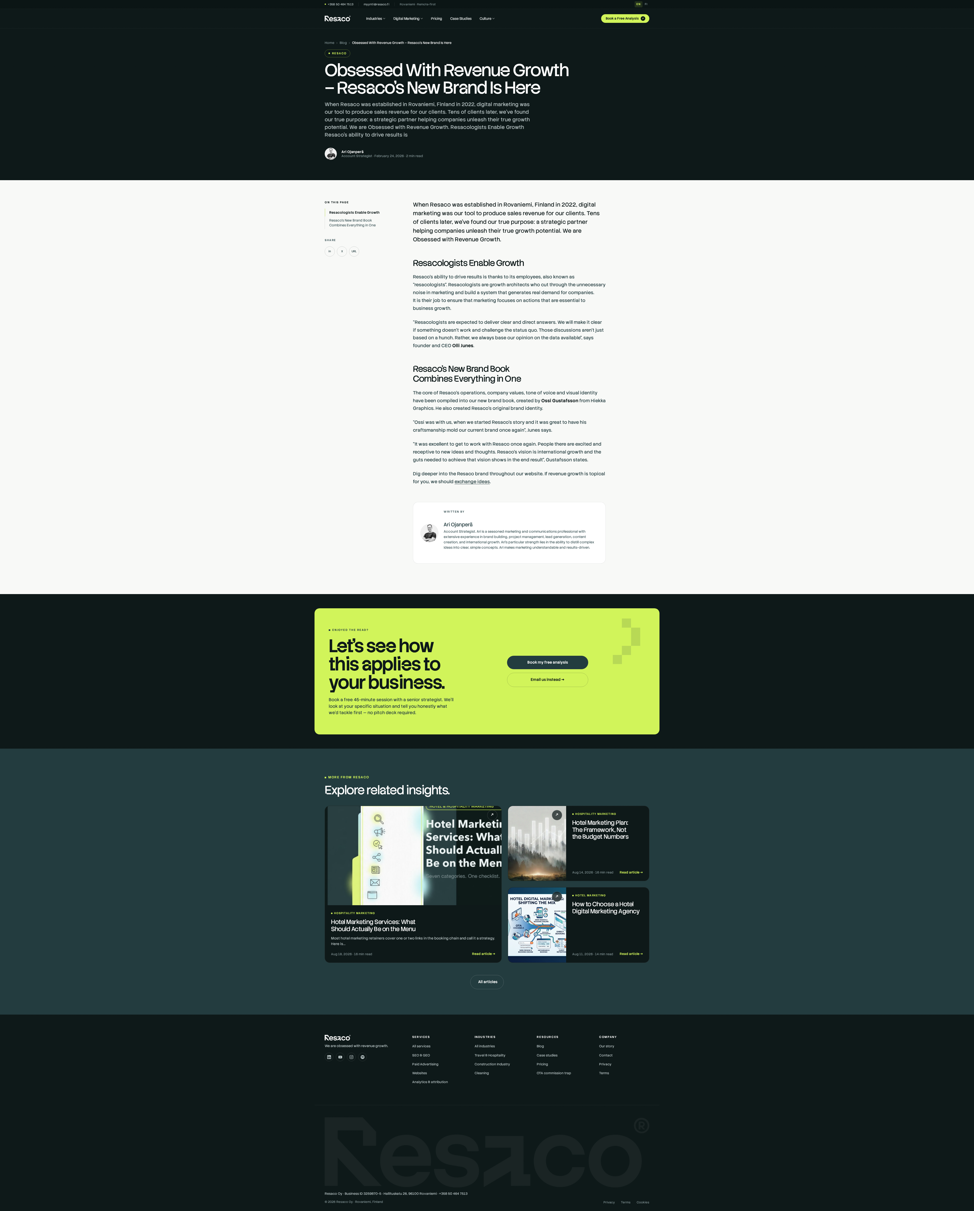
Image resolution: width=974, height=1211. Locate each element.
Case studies (547, 1055)
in (329, 251)
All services (421, 1046)
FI (646, 4)
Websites (419, 1073)
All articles (487, 981)
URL (354, 251)
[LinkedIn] (329, 1057)
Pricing (436, 18)
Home (329, 43)
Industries (374, 18)
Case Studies (460, 18)
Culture (485, 18)
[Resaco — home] (338, 18)
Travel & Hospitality (490, 1055)
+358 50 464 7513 (340, 4)
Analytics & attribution (430, 1082)
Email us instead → (547, 679)
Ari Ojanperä (352, 151)
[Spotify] (362, 1057)
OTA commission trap (554, 1073)
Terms (604, 1073)
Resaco (339, 53)
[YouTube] (340, 1057)
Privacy (605, 1064)
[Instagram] (351, 1057)
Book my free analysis (547, 662)
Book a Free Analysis (625, 18)
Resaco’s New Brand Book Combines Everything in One (352, 222)
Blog (343, 43)
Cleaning (482, 1073)
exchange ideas (472, 481)
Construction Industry (492, 1064)
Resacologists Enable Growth (354, 212)
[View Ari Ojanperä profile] (429, 533)
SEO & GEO (421, 1055)
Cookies (643, 1202)
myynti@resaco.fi (376, 4)
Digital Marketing (406, 18)
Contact (606, 1055)
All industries (485, 1046)
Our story (606, 1046)
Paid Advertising (425, 1064)
